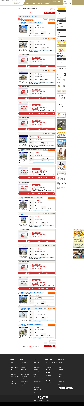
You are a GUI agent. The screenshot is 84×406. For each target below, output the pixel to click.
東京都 (59, 14)
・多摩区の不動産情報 (14, 367)
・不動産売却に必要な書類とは (25, 379)
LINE (70, 3)
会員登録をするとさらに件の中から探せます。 (31, 13)
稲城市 (60, 65)
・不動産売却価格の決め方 (24, 385)
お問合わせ (65, 3)
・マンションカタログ (14, 379)
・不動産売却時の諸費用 (24, 376)
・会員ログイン (13, 383)
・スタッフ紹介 (61, 365)
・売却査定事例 (22, 365)
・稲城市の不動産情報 (14, 365)
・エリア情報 (47, 378)
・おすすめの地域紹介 (49, 367)
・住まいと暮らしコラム (49, 377)
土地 (36, 16)
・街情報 (60, 371)
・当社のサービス (61, 376)
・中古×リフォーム (14, 374)
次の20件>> (53, 20)
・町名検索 (12, 371)
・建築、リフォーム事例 (15, 376)
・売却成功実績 (22, 364)
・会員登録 (12, 381)
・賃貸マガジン (35, 376)
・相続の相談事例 (23, 371)
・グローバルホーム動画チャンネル (51, 362)
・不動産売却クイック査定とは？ (25, 386)
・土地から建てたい (14, 378)
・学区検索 (12, 369)
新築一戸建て (25, 16)
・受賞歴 (60, 364)
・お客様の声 (61, 369)
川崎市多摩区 (61, 68)
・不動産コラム (47, 380)
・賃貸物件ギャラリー (36, 392)
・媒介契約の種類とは (24, 381)
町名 (59, 91)
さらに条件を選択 (62, 40)
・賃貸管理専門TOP (36, 387)
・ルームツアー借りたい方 (49, 365)
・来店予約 (60, 372)
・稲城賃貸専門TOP (36, 362)
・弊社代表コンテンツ (49, 369)
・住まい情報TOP (48, 375)
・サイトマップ (61, 381)
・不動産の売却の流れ (24, 372)
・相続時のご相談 (23, 369)
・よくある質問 (22, 383)
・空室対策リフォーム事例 (37, 391)
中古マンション (34, 16)
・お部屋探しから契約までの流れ (38, 378)
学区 (65, 91)
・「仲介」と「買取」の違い (24, 374)
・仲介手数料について (24, 378)
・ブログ (60, 367)
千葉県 (59, 13)
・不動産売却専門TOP (24, 362)
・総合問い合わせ (61, 374)
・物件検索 (12, 364)
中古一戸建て (29, 16)
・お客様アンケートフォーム (37, 381)
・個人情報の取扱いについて (63, 378)
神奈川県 (59, 16)
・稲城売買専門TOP (14, 362)
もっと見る (61, 59)
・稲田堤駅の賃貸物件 (36, 371)
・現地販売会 (13, 372)
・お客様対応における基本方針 (64, 379)
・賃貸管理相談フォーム (37, 389)
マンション (58, 87)
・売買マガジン (13, 386)
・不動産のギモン (48, 382)
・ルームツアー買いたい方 (49, 364)
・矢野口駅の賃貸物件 (36, 367)
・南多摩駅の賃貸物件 (36, 369)
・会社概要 (60, 362)
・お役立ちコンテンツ (14, 385)
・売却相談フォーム (23, 367)
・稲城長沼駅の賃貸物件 (37, 365)
